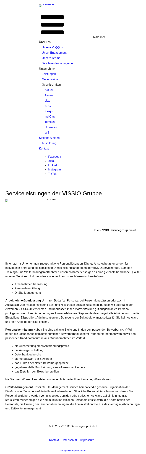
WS (47, 132)
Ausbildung (49, 143)
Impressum (87, 440)
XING (51, 160)
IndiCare (50, 116)
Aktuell (49, 89)
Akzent (49, 95)
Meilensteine (50, 79)
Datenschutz (69, 440)
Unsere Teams (51, 57)
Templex (50, 121)
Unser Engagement (54, 52)
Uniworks (51, 127)
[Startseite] (48, 6)
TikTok (52, 173)
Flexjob (49, 111)
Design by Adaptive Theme (73, 450)
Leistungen (49, 73)
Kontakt (44, 148)
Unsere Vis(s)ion (52, 47)
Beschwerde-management (58, 63)
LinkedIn (53, 165)
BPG (48, 105)
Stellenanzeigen (49, 137)
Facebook (54, 156)
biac (47, 100)
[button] (73, 25)
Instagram (54, 169)
